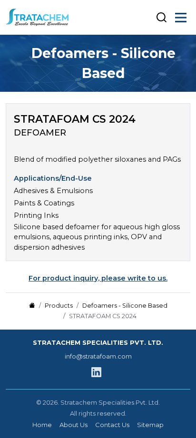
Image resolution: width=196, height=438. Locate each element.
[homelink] (41, 17)
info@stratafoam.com (98, 356)
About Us (73, 424)
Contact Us (112, 424)
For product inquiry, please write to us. (98, 278)
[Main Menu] (180, 17)
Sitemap (150, 424)
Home (42, 424)
